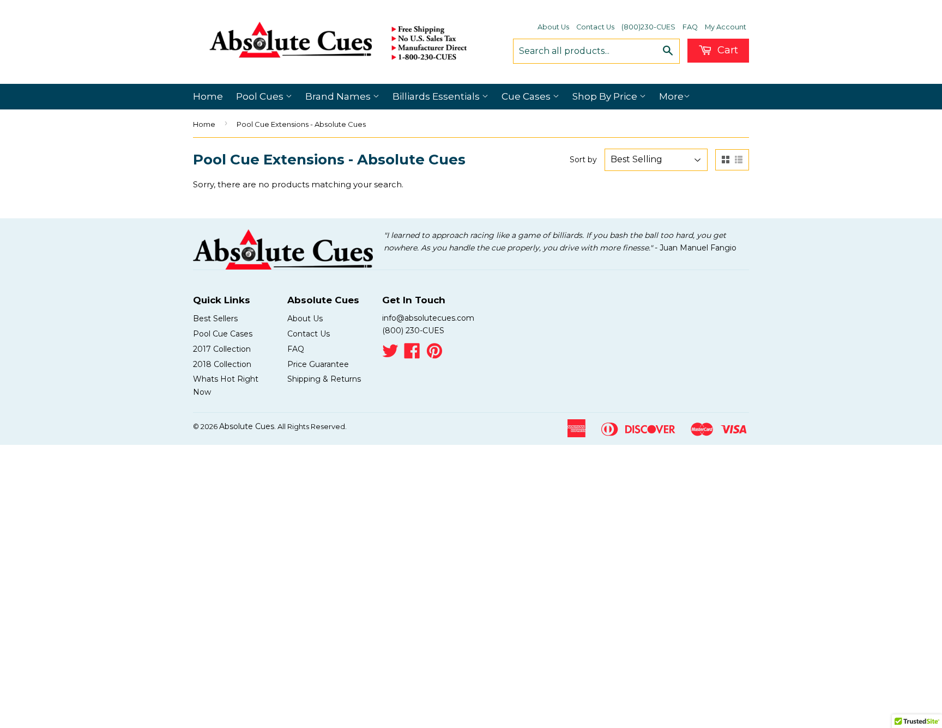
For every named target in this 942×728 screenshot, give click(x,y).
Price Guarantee (318, 364)
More (671, 96)
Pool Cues (261, 96)
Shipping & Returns (324, 379)
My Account (725, 27)
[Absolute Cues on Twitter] (390, 354)
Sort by (583, 159)
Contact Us (595, 27)
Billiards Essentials (437, 96)
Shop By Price (605, 96)
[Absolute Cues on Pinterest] (434, 354)
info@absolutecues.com (428, 318)
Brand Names (339, 96)
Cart (726, 50)
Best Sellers (215, 318)
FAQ (690, 27)
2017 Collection (222, 349)
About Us (553, 27)
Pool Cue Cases (222, 334)
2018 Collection (222, 364)
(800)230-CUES (648, 27)
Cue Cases (527, 96)
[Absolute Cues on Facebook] (412, 354)
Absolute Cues (246, 426)
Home (208, 96)
